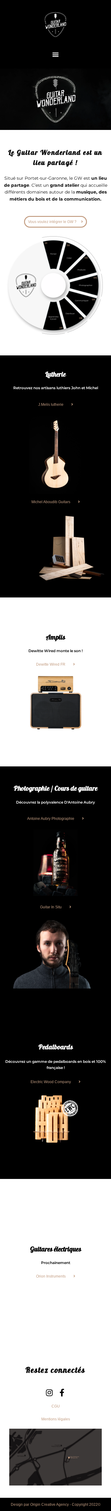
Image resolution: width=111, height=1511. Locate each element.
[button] (56, 54)
